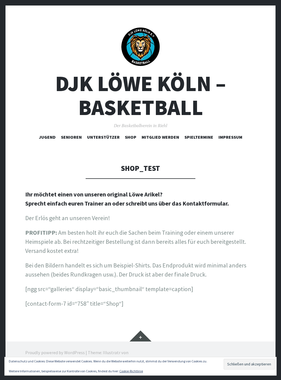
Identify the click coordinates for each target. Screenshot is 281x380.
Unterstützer (103, 137)
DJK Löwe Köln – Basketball (140, 95)
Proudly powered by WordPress (55, 352)
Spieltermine (198, 137)
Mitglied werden (160, 137)
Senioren (71, 137)
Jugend (47, 137)
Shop (130, 137)
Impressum (230, 137)
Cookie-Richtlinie (131, 371)
